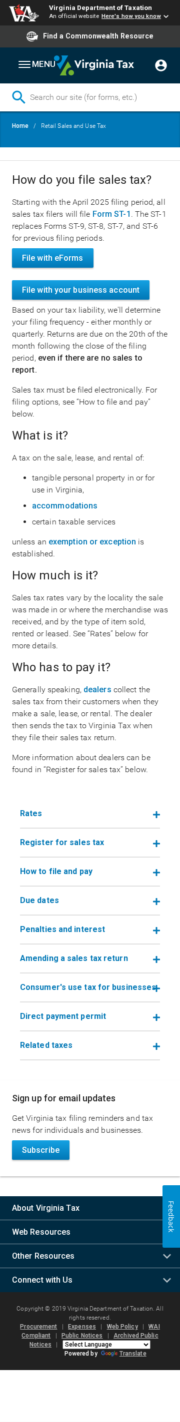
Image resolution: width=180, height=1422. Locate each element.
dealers (98, 689)
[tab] (90, 814)
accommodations (65, 505)
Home (20, 125)
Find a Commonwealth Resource (98, 36)
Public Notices (82, 1335)
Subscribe (41, 1150)
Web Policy (122, 1326)
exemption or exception (92, 541)
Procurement (38, 1326)
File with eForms (53, 258)
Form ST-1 (111, 214)
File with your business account (81, 290)
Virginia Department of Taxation (100, 7)
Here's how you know (131, 15)
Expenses (82, 1326)
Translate (133, 1353)
